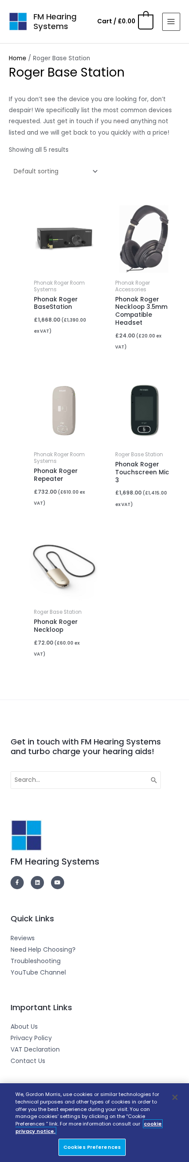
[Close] (175, 1097)
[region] (94, 1122)
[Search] (154, 780)
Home (17, 58)
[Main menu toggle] (171, 22)
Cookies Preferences (92, 1147)
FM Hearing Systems (54, 21)
